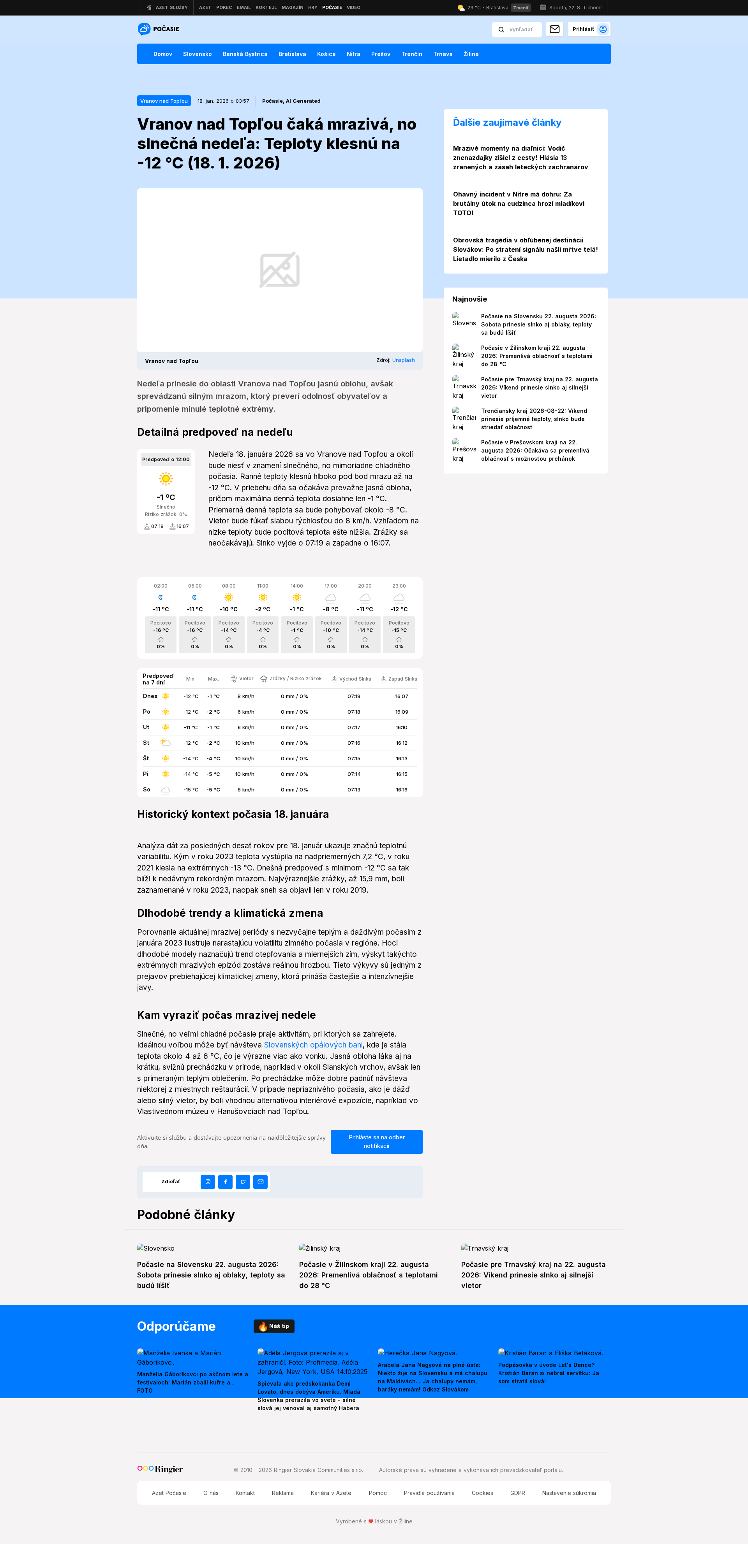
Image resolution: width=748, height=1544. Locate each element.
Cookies (482, 1493)
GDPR (517, 1493)
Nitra (353, 54)
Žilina (471, 54)
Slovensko (197, 54)
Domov (162, 54)
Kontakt (245, 1493)
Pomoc (378, 1493)
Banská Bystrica (245, 54)
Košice (326, 54)
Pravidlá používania (429, 1493)
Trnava (443, 54)
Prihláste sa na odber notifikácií (377, 1141)
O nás (211, 1493)
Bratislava (292, 54)
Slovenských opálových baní (313, 1044)
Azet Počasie (169, 1493)
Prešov (380, 54)
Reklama (283, 1493)
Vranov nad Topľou (164, 100)
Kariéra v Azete (331, 1493)
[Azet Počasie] (159, 30)
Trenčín (411, 54)
